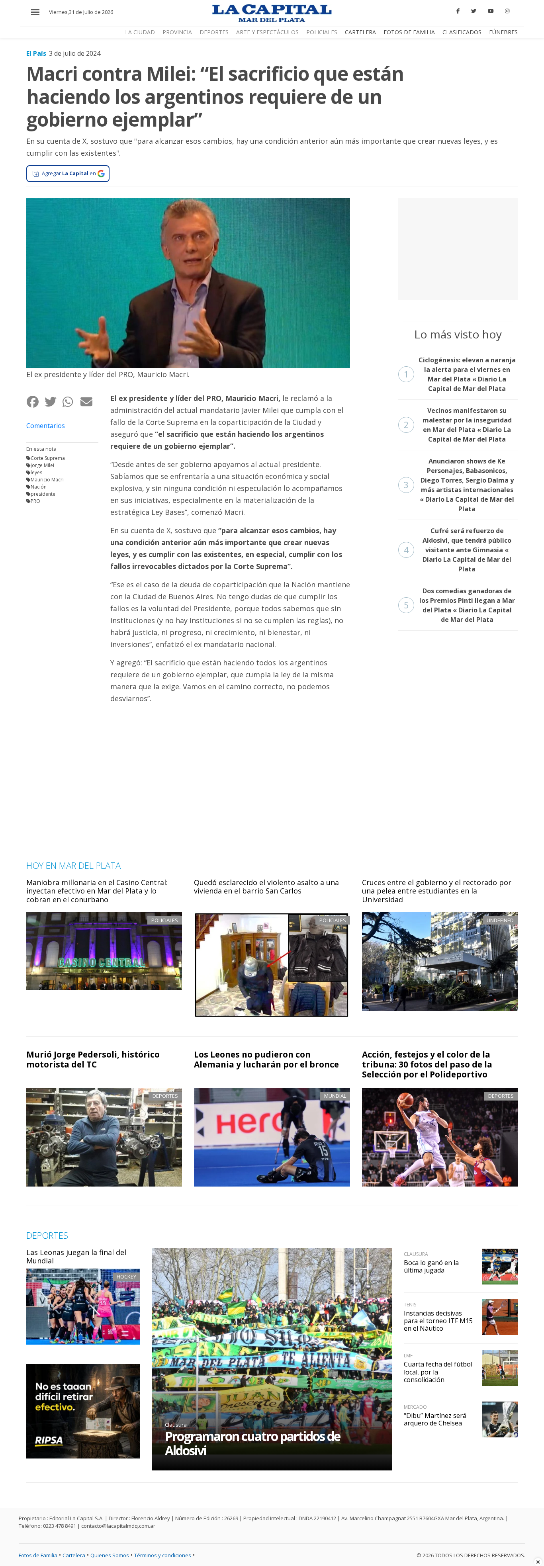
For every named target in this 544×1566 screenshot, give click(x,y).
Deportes (214, 32)
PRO (35, 501)
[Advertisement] (458, 248)
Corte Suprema (48, 458)
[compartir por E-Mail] (89, 401)
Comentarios (45, 425)
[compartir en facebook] (35, 401)
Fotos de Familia (409, 32)
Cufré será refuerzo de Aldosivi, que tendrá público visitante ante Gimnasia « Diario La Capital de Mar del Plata (458, 549)
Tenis (410, 1304)
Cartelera (360, 32)
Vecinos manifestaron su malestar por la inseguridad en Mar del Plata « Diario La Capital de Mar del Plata (458, 425)
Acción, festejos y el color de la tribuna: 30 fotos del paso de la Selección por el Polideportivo (427, 1064)
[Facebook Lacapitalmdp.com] (458, 11)
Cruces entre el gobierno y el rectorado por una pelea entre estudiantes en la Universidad (436, 891)
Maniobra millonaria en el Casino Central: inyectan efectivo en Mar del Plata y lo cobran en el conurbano (97, 891)
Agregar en (69, 173)
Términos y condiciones (162, 1555)
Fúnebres (503, 32)
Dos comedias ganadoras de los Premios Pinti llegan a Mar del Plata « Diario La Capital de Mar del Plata (459, 605)
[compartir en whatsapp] (71, 401)
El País (36, 53)
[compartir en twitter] (53, 401)
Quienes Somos (109, 1555)
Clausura (176, 1424)
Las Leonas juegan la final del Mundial (76, 1256)
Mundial (335, 1095)
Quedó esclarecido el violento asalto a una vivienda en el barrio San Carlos (266, 887)
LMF (408, 1355)
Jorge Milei (42, 465)
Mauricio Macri (47, 479)
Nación (39, 486)
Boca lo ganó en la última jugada (431, 1266)
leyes (36, 472)
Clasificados (461, 32)
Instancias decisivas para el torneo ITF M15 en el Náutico (438, 1321)
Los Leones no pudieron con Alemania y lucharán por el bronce (266, 1059)
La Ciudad (140, 32)
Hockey (126, 1276)
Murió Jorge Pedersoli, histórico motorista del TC (93, 1059)
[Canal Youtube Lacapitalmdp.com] (490, 11)
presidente (43, 494)
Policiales (321, 32)
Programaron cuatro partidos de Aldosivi (252, 1443)
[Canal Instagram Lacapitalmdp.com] (507, 11)
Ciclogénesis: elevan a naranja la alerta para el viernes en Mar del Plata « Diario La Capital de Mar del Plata (460, 374)
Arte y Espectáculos (267, 32)
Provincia (177, 32)
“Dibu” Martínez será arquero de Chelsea (435, 1419)
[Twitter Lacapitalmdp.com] (473, 11)
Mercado (415, 1407)
